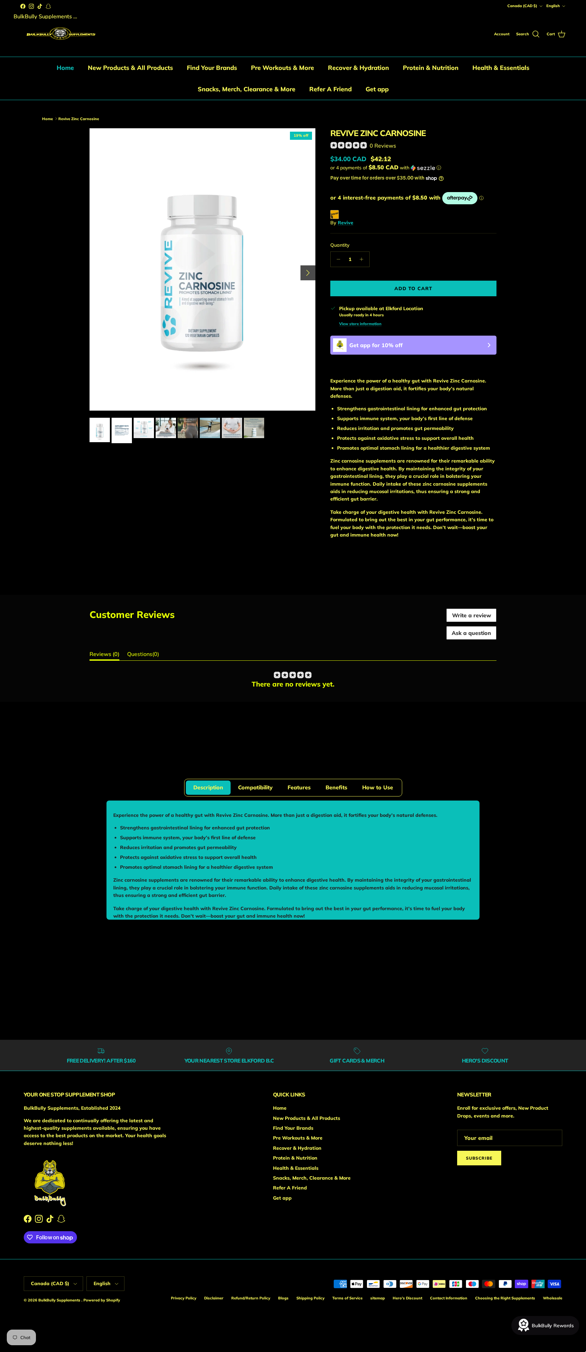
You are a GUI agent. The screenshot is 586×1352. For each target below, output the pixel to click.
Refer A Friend (330, 89)
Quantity (340, 245)
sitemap (377, 1298)
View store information (360, 323)
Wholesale (552, 1298)
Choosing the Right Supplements (505, 1298)
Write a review (471, 615)
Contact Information (448, 1298)
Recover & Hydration (358, 68)
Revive (345, 223)
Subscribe (479, 1158)
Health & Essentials (500, 68)
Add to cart (413, 288)
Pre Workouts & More (282, 68)
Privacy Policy (183, 1298)
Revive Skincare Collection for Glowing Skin (126, 103)
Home (65, 68)
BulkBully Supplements (59, 1300)
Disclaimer (213, 1298)
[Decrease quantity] (337, 259)
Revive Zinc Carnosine (224, 103)
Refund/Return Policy (250, 1298)
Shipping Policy (310, 1298)
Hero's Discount (407, 1298)
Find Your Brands (212, 68)
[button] (385, 167)
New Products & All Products (130, 68)
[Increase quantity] (363, 259)
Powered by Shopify (101, 1300)
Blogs (283, 1298)
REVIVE (137, 748)
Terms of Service (347, 1298)
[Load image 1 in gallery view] (202, 269)
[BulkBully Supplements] (60, 34)
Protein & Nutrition (430, 68)
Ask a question (471, 633)
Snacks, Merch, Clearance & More (246, 89)
